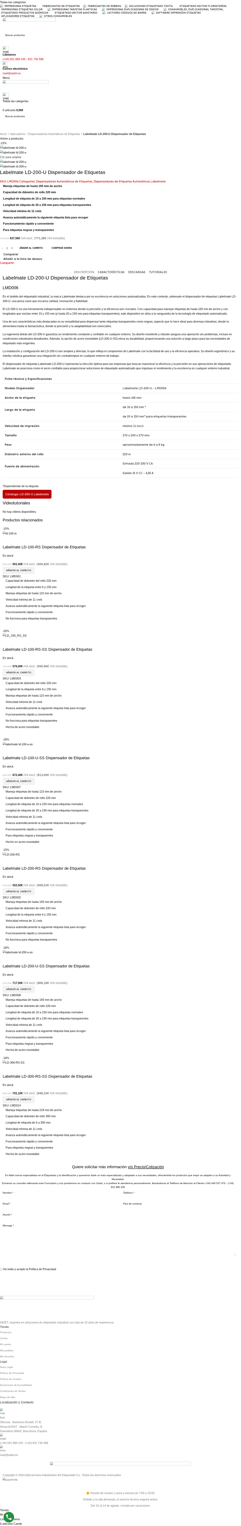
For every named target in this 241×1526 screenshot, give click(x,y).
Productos (5, 1332)
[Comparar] (7, 1069)
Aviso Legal (6, 1367)
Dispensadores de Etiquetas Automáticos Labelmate (130, 181)
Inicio (3, 134)
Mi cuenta (5, 1344)
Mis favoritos (7, 1356)
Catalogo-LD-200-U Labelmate (27, 494)
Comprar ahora (62, 248)
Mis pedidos (6, 1350)
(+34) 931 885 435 (11, 1442)
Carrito (4, 1338)
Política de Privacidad (42, 1269)
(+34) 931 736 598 (36, 1442)
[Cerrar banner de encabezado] (4, 1486)
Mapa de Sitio (7, 1397)
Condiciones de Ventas (13, 1391)
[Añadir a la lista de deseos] (26, 1069)
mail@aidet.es (9, 1454)
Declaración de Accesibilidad (16, 1385)
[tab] (84, 272)
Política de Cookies (10, 1379)
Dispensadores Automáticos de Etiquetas (54, 134)
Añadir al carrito (31, 248)
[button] (19, 1099)
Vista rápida (16, 1069)
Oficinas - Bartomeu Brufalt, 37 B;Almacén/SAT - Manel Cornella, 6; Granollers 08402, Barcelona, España (23, 1427)
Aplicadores (18, 134)
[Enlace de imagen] (47, 1307)
